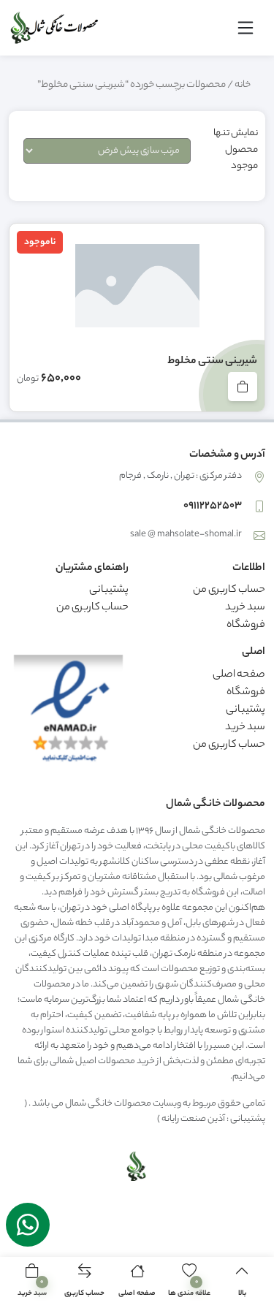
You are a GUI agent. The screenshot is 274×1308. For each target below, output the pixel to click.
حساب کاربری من (229, 590)
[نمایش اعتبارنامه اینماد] (68, 713)
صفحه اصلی (239, 675)
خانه (243, 85)
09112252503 (212, 506)
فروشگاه (246, 625)
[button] (32, 1282)
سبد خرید (245, 608)
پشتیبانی (109, 590)
